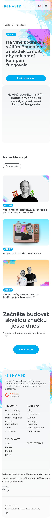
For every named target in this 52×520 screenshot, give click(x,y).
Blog (30, 410)
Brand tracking (12, 410)
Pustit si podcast (26, 78)
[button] (40, 6)
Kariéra (8, 447)
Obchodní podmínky (33, 509)
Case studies (34, 414)
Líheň (8, 455)
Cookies (22, 509)
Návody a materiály (32, 422)
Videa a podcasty (36, 427)
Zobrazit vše (12, 166)
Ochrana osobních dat (12, 509)
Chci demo (26, 349)
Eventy (31, 418)
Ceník (8, 427)
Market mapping (13, 418)
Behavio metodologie (11, 422)
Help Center (34, 431)
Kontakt (9, 451)
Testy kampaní (12, 414)
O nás (8, 443)
